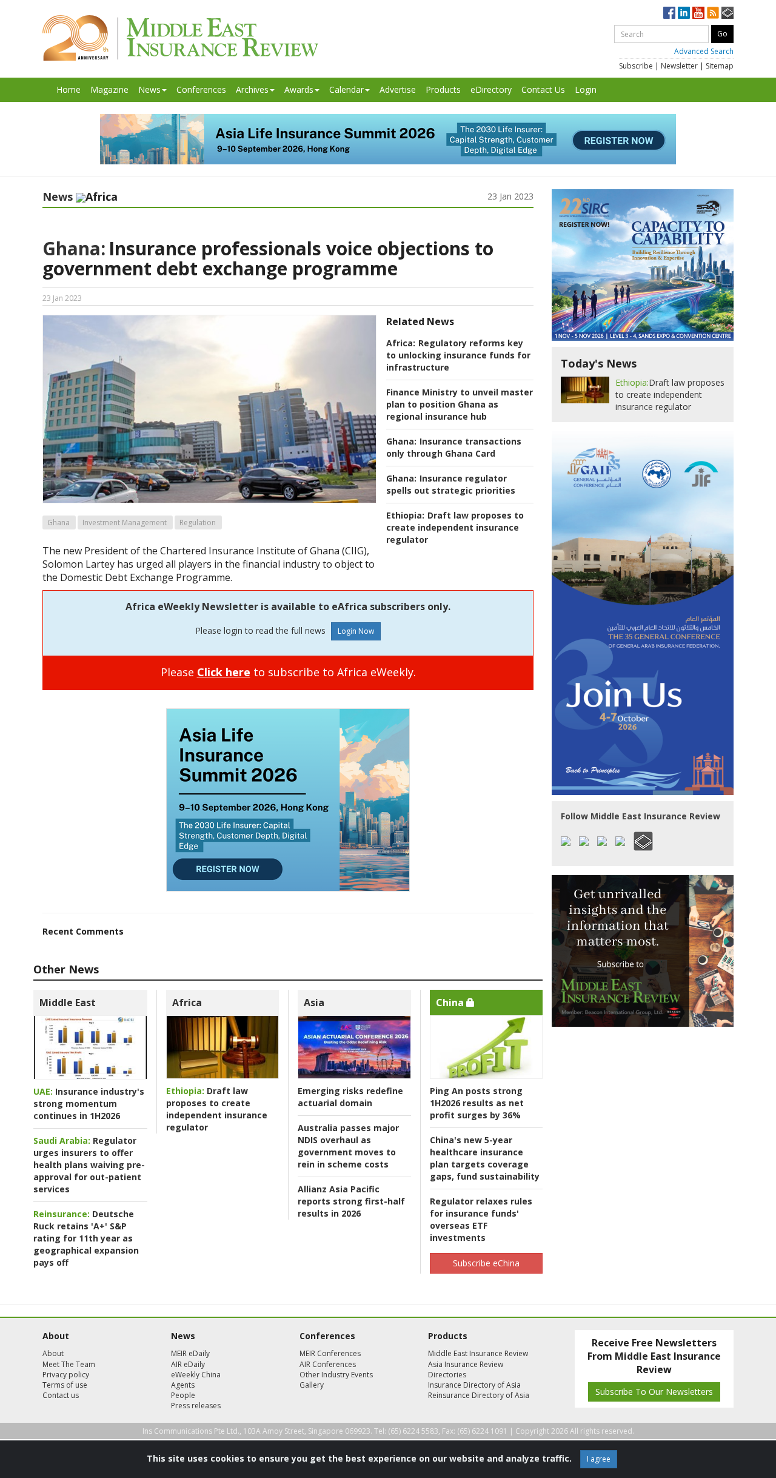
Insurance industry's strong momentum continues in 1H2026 (88, 1103)
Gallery (311, 1385)
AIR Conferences (327, 1364)
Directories (447, 1374)
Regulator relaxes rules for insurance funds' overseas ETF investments (481, 1219)
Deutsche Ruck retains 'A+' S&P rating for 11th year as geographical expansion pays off (86, 1238)
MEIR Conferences (330, 1353)
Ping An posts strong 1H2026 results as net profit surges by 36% (477, 1103)
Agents (183, 1385)
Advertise (398, 89)
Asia (314, 1002)
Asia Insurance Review (465, 1364)
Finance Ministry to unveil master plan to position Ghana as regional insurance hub (459, 404)
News (149, 89)
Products (443, 89)
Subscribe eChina (486, 1263)
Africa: (400, 343)
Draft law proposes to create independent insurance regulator (455, 527)
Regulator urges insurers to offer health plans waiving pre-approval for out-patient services (89, 1165)
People (183, 1395)
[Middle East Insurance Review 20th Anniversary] (180, 38)
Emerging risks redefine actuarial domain (350, 1097)
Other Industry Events (336, 1374)
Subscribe (636, 66)
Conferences (201, 89)
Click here (223, 672)
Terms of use (64, 1385)
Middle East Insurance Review (478, 1353)
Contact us (60, 1395)
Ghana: (73, 248)
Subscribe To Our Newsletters (654, 1391)
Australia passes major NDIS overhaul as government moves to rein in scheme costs (348, 1146)
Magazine (109, 89)
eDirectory (491, 89)
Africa (187, 1002)
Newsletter (679, 66)
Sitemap (720, 66)
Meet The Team (68, 1364)
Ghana (58, 522)
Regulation (197, 522)
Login (586, 89)
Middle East (67, 1002)
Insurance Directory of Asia (474, 1385)
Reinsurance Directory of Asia (478, 1395)
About (53, 1353)
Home (68, 89)
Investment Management (124, 522)
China (451, 1002)
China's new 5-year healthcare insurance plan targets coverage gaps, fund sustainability (485, 1158)
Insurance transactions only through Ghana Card (453, 447)
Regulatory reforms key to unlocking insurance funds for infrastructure (458, 355)
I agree (598, 1459)
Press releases (196, 1405)
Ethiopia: (405, 515)
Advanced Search (704, 51)
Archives (252, 89)
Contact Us (543, 89)
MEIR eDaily (190, 1353)
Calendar (346, 89)
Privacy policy (65, 1374)
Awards (298, 89)
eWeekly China (196, 1374)
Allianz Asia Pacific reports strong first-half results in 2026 (351, 1201)
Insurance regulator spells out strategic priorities (450, 484)
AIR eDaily (188, 1364)
